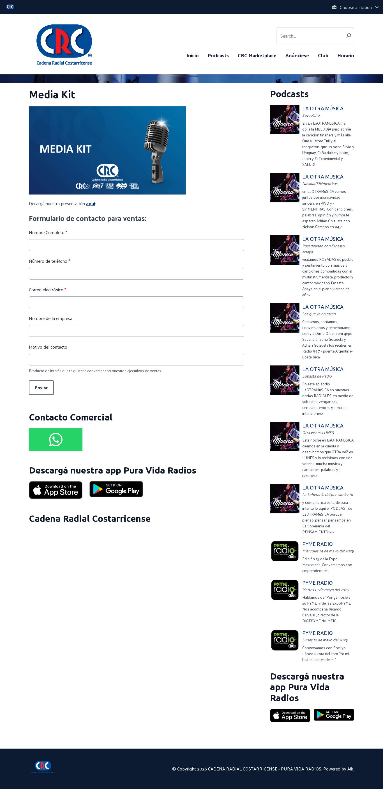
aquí (90, 203)
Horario (345, 55)
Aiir (350, 769)
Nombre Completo (48, 232)
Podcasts (218, 55)
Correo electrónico (47, 289)
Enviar (41, 387)
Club (323, 55)
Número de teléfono (49, 261)
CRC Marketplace (257, 55)
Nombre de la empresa (50, 318)
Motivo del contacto (48, 347)
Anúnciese (297, 55)
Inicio (192, 55)
